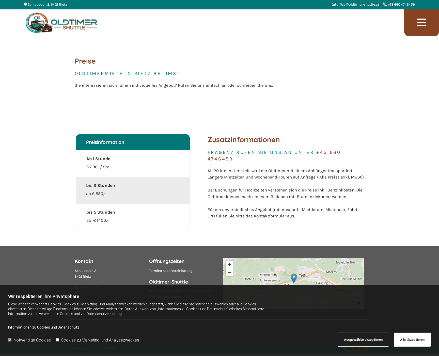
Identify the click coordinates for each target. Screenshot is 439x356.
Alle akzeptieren (412, 340)
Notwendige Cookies (32, 340)
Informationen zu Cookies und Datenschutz (43, 327)
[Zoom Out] (229, 272)
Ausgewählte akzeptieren (363, 340)
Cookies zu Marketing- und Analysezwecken (100, 340)
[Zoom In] (229, 265)
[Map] (293, 283)
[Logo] (212, 23)
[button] (421, 22)
